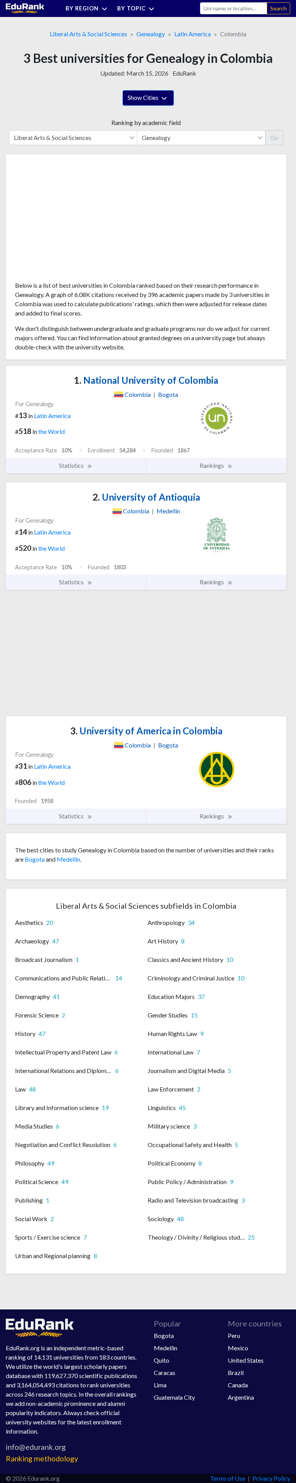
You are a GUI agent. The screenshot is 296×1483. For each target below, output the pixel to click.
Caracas (164, 1372)
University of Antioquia (146, 497)
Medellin (68, 859)
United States (246, 1360)
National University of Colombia (146, 380)
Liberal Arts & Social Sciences (88, 33)
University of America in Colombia (146, 730)
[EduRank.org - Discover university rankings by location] (25, 7)
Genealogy (150, 33)
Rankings (212, 465)
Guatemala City (174, 1397)
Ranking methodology (42, 1458)
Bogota (35, 859)
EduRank (184, 73)
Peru (234, 1335)
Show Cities (144, 97)
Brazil (236, 1372)
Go (274, 137)
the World (51, 431)
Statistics (72, 465)
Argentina (241, 1397)
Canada (238, 1385)
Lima (160, 1385)
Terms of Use (227, 1478)
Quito (161, 1360)
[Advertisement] (73, 221)
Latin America (192, 33)
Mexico (238, 1347)
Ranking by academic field (146, 122)
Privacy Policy (271, 1478)
